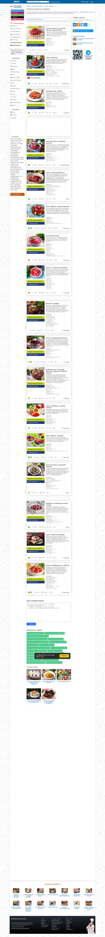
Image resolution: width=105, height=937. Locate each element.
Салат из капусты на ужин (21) (56, 639)
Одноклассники (69, 929)
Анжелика (67, 398)
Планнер (15, 12)
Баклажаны (18, 138)
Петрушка (13, 169)
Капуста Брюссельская (15, 152)
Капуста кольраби (14, 153)
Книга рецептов (17, 10)
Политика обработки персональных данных (20, 928)
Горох (16, 141)
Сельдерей (13, 174)
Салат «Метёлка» (52, 57)
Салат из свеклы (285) (32, 645)
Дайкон (21, 143)
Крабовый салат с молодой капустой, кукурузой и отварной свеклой (56, 371)
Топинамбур (13, 182)
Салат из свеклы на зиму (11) (55, 650)
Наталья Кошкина (65, 165)
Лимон (12, 160)
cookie (42, 656)
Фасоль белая (17, 184)
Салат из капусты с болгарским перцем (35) (37, 642)
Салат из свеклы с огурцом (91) (50, 659)
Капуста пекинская (14, 155)
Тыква (17, 182)
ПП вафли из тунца (52, 907)
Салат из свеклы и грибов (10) (47, 645)
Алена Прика (66, 428)
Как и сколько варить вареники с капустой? (85, 39)
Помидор (17, 169)
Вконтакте (68, 928)
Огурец (16, 164)
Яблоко (15, 189)
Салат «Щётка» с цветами (54, 435)
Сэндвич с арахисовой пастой (65, 907)
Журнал (15, 17)
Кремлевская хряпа (52, 236)
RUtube (67, 926)
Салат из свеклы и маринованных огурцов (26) (38, 647)
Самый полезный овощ (64, 681)
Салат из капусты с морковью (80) (58, 642)
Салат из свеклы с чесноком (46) (54, 662)
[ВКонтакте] (74, 24)
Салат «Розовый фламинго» (55, 172)
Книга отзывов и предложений (17, 6)
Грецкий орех (13, 143)
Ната (68, 527)
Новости (43, 922)
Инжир (19, 147)
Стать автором (44, 926)
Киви (11, 159)
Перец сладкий (14, 167)
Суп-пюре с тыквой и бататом (40, 907)
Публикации (54, 926)
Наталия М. (66, 228)
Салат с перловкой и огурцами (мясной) (28, 896)
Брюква (16, 140)
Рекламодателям (44, 925)
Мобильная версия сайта (19, 918)
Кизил (14, 159)
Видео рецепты (16, 45)
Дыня (12, 145)
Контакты (43, 923)
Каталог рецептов (55, 920)
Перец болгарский (14, 165)
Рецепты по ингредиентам (57, 922)
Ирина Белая (66, 83)
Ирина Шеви (66, 330)
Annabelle (67, 362)
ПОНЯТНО (64, 656)
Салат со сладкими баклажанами (16, 907)
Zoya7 (67, 492)
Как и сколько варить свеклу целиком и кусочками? (48, 702)
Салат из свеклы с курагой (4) (34, 656)
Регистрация (84, 1)
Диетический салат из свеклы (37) (35, 633)
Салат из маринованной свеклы (56, 338)
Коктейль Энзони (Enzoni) (40, 895)
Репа (12, 171)
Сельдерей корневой (15, 176)
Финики (12, 188)
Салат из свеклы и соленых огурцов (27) (36, 650)
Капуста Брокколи (14, 150)
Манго (18, 162)
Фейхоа (19, 186)
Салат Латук (13, 172)
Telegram (68, 923)
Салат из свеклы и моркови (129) (58, 647)
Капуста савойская (14, 157)
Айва (12, 138)
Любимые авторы (17, 15)
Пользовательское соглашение (17, 926)
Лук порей (16, 160)
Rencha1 (67, 50)
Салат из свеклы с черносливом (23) (35, 662)
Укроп (20, 182)
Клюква (17, 159)
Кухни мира (54, 925)
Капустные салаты (38, 6)
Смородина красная (15, 177)
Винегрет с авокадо (52, 303)
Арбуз (14, 138)
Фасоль (12, 184)
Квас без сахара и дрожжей (89, 895)
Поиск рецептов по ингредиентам (17, 194)
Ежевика (15, 145)
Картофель (21, 157)
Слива (21, 176)
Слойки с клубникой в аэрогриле (16, 896)
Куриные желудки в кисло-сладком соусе (89, 908)
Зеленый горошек (14, 147)
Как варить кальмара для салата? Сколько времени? (33, 683)
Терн (20, 181)
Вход (91, 1)
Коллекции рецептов (56, 923)
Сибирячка (66, 557)
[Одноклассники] (78, 24)
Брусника (12, 140)
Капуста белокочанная (15, 148)
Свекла (17, 172)
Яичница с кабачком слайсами (64, 895)
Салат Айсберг (16, 171)
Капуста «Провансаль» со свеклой (57, 565)
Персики (19, 167)
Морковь (22, 162)
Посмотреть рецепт (33, 45)
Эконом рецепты (16, 42)
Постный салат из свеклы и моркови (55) (54, 633)
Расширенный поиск (55, 1)
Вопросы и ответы (55, 928)
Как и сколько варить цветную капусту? (85, 43)
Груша (18, 143)
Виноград (21, 140)
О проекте (43, 920)
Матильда (67, 112)
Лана (68, 199)
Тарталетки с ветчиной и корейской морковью (28, 908)
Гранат (19, 141)
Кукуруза (22, 159)
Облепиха (13, 164)
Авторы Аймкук (17, 19)
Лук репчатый (13, 162)
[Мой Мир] (85, 24)
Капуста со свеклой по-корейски (56, 267)
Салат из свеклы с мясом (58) (34, 659)
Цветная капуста (17, 188)
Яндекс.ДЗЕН (69, 922)
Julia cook (67, 292)
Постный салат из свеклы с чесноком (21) (37, 639)
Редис (21, 169)
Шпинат (12, 189)
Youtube (68, 925)
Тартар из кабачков (52, 894)
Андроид (13, 53)
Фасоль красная (14, 186)
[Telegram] (82, 24)
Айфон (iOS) (19, 52)
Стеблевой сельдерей (15, 179)
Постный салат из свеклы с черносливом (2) (37, 636)
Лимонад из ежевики (77, 907)
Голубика (12, 141)
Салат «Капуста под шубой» (55, 534)
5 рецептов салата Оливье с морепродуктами (34, 701)
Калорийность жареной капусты (49, 682)
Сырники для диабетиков (76, 895)
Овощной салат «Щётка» (54, 91)
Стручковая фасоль (15, 181)
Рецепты (29, 6)
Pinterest (68, 920)
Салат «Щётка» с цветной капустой (57, 206)
